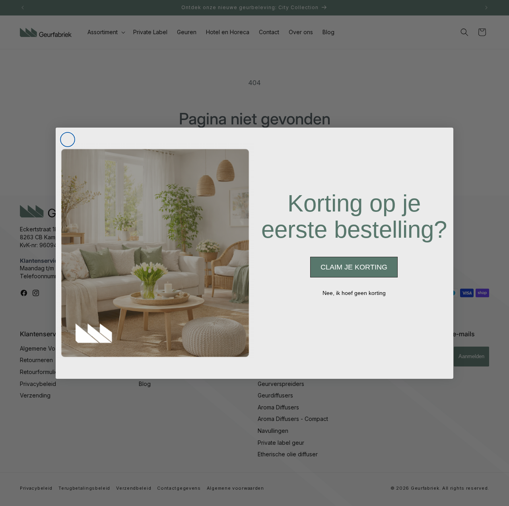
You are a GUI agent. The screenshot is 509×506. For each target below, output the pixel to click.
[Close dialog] (67, 139)
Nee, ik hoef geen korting (354, 293)
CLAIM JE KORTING (354, 267)
